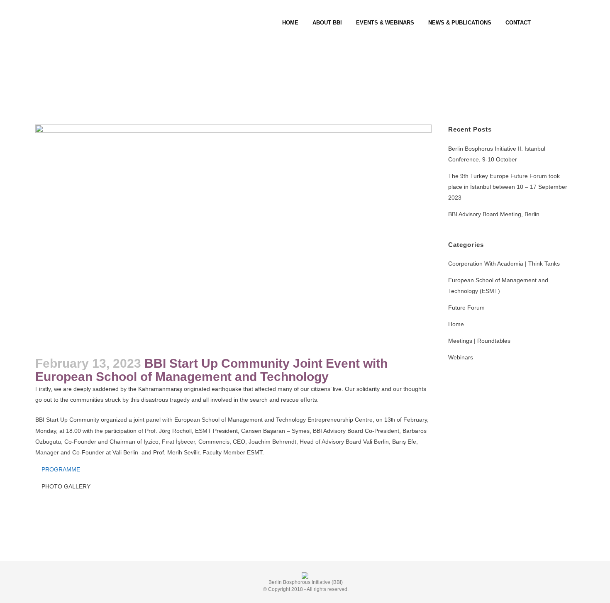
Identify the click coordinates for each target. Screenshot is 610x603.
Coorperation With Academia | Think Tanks (504, 263)
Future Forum (466, 307)
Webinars (460, 357)
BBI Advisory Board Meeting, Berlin (493, 214)
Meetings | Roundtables (479, 340)
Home (456, 324)
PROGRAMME (60, 469)
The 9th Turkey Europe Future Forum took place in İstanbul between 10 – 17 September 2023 (507, 187)
